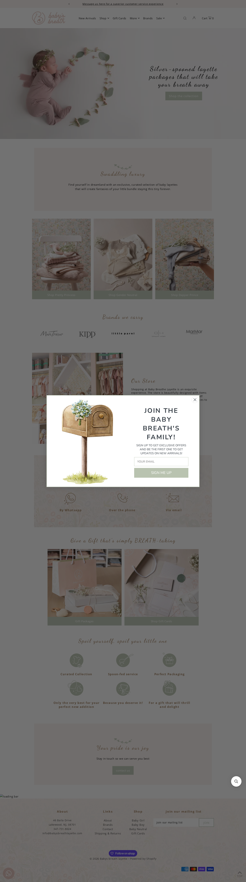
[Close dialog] (195, 400)
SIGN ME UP (161, 472)
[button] (236, 781)
